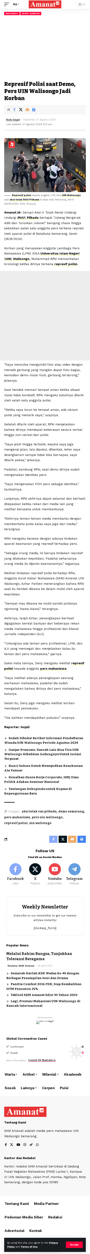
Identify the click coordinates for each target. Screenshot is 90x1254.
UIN (8, 259)
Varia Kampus (31, 13)
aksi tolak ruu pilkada (39, 811)
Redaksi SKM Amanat (21, 965)
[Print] (34, 109)
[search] (71, 4)
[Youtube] (55, 874)
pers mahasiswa (53, 668)
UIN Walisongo (71, 195)
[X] (35, 874)
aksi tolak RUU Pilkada (24, 199)
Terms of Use (29, 1246)
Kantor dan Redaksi (19, 1158)
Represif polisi (21, 195)
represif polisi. (66, 264)
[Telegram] (74, 874)
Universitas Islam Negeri (59, 253)
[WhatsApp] (37, 1145)
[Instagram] (25, 1145)
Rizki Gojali (13, 119)
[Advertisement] (45, 48)
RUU (21, 218)
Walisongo (21, 259)
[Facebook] (15, 874)
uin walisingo (40, 823)
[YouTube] (18, 1145)
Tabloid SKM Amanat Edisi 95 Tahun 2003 (44, 995)
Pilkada (33, 218)
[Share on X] (21, 109)
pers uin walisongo (47, 817)
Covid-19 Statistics (41, 1060)
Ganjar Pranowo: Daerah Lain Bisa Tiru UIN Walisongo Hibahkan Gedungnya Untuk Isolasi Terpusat (42, 754)
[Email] (27, 109)
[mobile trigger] (7, 4)
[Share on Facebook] (14, 109)
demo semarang (71, 811)
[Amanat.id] (45, 4)
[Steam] (31, 1145)
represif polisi (16, 823)
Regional (12, 13)
